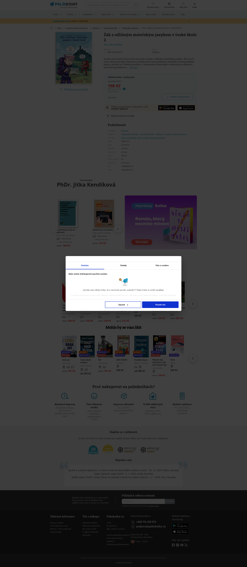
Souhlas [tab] (85, 265)
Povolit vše (160, 305)
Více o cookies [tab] (162, 265)
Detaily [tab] (123, 265)
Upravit (121, 305)
